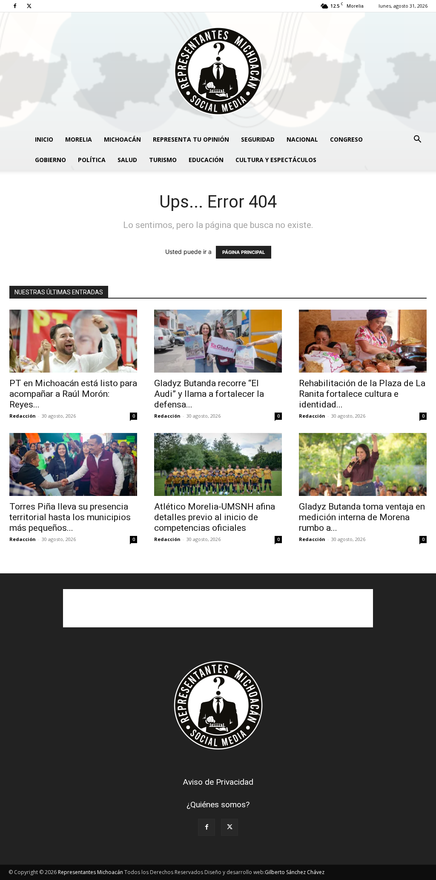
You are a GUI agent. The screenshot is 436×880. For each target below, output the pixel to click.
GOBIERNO (50, 160)
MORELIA (78, 139)
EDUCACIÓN (206, 160)
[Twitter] (29, 6)
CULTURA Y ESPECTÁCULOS (275, 160)
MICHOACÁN (122, 139)
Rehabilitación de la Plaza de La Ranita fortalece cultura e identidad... (362, 394)
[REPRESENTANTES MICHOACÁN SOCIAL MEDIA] (218, 70)
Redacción (22, 416)
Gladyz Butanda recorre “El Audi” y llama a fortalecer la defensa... (209, 394)
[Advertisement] (218, 608)
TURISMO (163, 160)
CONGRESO (346, 139)
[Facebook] (15, 6)
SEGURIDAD (258, 139)
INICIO (44, 139)
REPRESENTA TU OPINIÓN (191, 139)
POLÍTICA (92, 160)
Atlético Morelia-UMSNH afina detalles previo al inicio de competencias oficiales (214, 517)
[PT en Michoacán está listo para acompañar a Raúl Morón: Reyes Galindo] (73, 341)
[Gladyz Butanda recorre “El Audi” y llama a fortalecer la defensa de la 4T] (218, 341)
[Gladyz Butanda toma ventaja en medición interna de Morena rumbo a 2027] (363, 464)
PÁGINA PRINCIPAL (243, 252)
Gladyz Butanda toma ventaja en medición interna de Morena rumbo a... (362, 517)
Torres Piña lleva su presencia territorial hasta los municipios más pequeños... (70, 517)
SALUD (127, 160)
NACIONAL (302, 139)
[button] (417, 140)
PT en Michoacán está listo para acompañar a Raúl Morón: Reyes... (73, 394)
